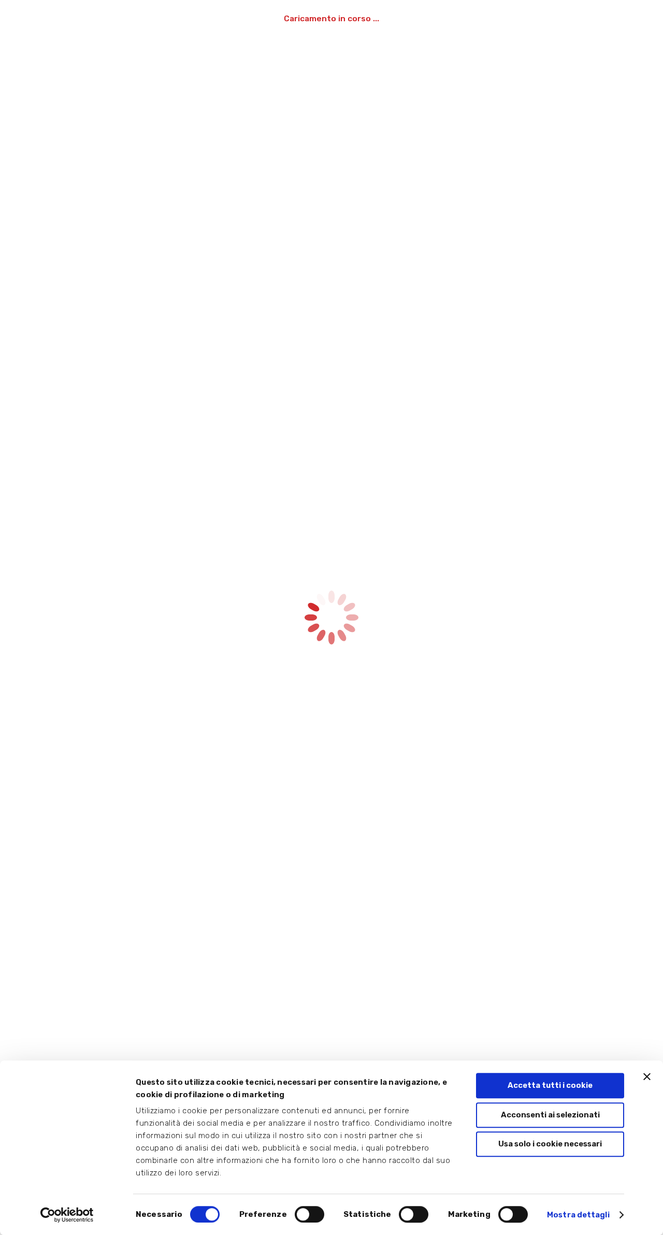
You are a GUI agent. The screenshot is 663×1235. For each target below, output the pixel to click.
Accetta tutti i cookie (550, 1085)
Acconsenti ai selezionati (550, 1114)
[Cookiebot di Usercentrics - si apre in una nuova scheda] (67, 1215)
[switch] (309, 1214)
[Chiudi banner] (647, 1076)
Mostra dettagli (578, 1214)
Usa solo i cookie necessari (550, 1143)
